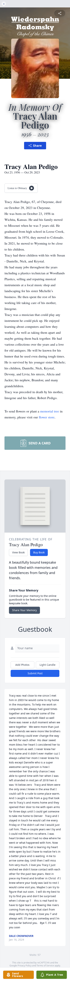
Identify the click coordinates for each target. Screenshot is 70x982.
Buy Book (39, 552)
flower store (47, 417)
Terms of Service (45, 965)
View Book (18, 552)
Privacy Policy (25, 965)
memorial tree (49, 411)
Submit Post (35, 673)
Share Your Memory (24, 610)
